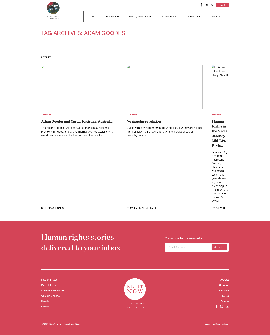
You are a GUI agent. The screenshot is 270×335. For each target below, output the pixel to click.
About (94, 16)
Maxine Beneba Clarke (143, 208)
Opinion (46, 114)
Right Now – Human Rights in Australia (53, 11)
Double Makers (221, 324)
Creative (132, 114)
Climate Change (194, 16)
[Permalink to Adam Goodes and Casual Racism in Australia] (79, 89)
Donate (222, 5)
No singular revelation (144, 121)
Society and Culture (140, 16)
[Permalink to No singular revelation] (165, 89)
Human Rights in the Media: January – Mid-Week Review (220, 133)
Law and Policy (167, 16)
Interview (223, 290)
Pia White (220, 208)
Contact (45, 306)
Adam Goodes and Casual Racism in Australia (76, 121)
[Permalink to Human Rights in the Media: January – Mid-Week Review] (220, 89)
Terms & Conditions (72, 324)
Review (216, 114)
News (225, 295)
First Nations (113, 16)
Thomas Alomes (54, 208)
